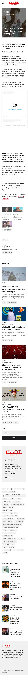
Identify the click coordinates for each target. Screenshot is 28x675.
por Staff (12, 594)
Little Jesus (19, 521)
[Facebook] (9, 477)
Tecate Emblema (8, 544)
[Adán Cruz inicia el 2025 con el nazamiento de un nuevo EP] (5, 584)
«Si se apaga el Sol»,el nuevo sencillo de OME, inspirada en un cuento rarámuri (15, 572)
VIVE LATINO (18, 550)
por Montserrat (14, 582)
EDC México (7, 510)
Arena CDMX (7, 489)
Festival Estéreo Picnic (10, 516)
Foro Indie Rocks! (9, 518)
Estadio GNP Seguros (10, 513)
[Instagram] (5, 477)
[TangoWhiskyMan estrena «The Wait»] (5, 608)
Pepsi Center (7, 535)
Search (14, 437)
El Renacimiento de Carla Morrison (16, 597)
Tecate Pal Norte (8, 547)
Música (16, 422)
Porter (21, 538)
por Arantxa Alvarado (15, 628)
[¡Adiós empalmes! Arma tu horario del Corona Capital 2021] (5, 631)
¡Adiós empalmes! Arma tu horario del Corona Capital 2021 (16, 632)
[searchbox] (14, 433)
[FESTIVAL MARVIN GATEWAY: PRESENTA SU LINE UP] (14, 394)
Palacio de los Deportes (10, 527)
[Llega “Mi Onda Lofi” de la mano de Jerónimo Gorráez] (7, 224)
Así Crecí (5, 239)
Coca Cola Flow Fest (18, 504)
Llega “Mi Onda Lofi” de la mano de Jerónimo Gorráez (7, 229)
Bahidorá (6, 501)
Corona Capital (8, 507)
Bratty (6, 504)
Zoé (5, 553)
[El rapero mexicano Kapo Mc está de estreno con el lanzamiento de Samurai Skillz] (7, 209)
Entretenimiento (7, 252)
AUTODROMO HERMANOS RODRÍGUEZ (13, 495)
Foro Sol (20, 518)
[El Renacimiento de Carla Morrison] (5, 597)
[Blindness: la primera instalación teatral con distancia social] (14, 352)
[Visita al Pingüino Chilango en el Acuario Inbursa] (14, 314)
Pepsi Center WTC (9, 538)
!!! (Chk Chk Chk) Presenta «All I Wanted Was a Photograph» (15, 620)
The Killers (7, 550)
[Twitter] (12, 477)
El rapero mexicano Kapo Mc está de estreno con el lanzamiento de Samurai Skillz (7, 216)
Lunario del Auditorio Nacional (12, 524)
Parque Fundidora (9, 533)
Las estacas (7, 521)
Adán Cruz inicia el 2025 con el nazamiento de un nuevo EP (16, 586)
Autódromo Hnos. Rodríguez (12, 499)
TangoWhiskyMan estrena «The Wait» (16, 608)
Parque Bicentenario (9, 530)
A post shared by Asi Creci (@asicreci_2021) (14, 125)
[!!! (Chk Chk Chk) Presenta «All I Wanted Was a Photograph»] (5, 618)
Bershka (16, 501)
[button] (3, 3)
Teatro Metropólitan (9, 541)
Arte (4, 302)
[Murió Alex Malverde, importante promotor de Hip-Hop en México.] (18, 209)
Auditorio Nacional (9, 492)
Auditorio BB (19, 489)
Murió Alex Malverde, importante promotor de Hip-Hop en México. (17, 216)
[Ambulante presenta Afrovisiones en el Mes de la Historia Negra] (14, 274)
